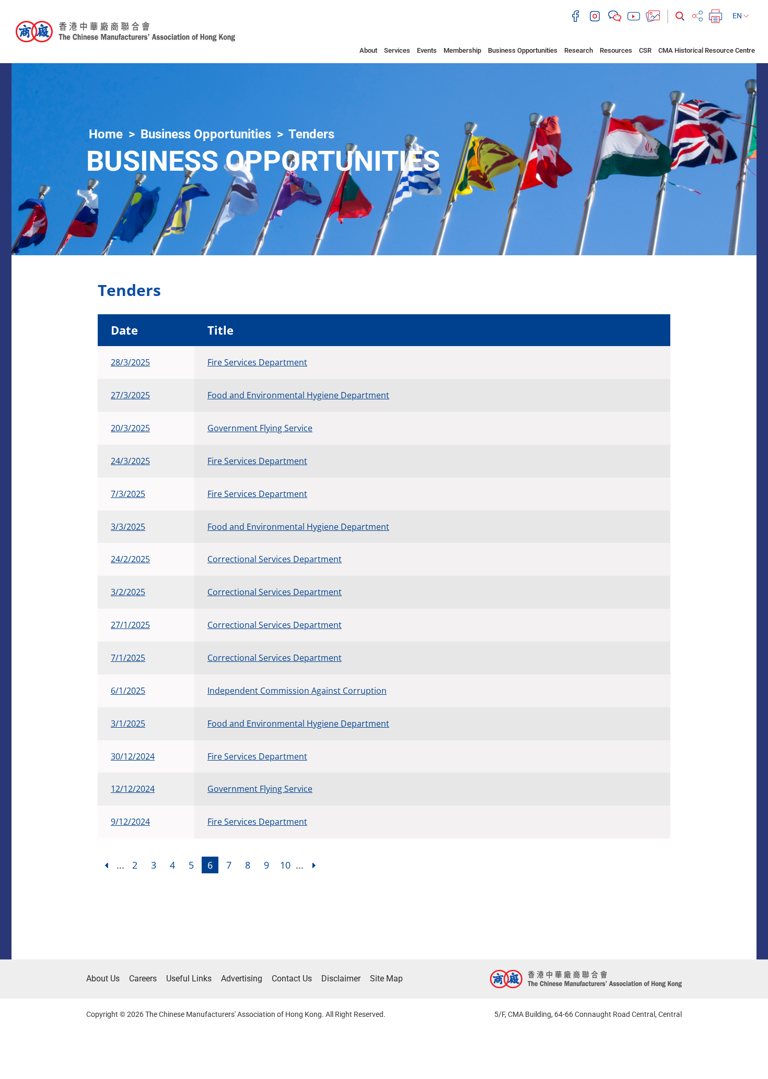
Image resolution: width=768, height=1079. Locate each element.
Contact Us (292, 978)
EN (737, 15)
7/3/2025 (128, 494)
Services (397, 50)
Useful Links (189, 978)
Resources (616, 50)
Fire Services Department (257, 362)
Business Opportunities (522, 50)
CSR (645, 50)
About (368, 50)
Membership (462, 50)
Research (578, 50)
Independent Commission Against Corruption (297, 690)
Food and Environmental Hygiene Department (298, 395)
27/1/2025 (130, 625)
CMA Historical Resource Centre (706, 50)
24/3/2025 (130, 461)
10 (285, 865)
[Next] (314, 865)
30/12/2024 (133, 756)
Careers (143, 978)
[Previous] (106, 865)
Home (106, 134)
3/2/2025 (128, 592)
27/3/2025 (130, 395)
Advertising (241, 978)
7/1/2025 (128, 657)
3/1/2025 (128, 723)
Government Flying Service (259, 428)
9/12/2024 (130, 821)
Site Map (386, 978)
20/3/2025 (130, 428)
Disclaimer (340, 978)
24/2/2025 (130, 559)
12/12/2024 (133, 789)
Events (427, 50)
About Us (103, 978)
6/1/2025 (128, 690)
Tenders (311, 134)
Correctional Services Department (274, 559)
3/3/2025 (128, 526)
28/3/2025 (130, 362)
